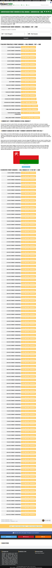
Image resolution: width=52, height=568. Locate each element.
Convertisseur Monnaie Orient (19, 526)
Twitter (9, 536)
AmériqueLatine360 (28, 0)
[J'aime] (44, 11)
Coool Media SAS (19, 566)
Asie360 (11, 0)
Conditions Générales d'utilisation (21, 567)
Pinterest (26, 536)
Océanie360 (43, 0)
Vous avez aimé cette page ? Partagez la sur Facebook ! (26, 532)
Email (43, 536)
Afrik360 (7, 0)
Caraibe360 (16, 0)
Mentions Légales (12, 567)
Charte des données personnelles (32, 567)
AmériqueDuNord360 (36, 0)
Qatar (14, 2)
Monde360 (3, 0)
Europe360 (21, 0)
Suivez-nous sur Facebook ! (39, 553)
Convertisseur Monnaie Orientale (34, 526)
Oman (11, 526)
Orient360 (48, 0)
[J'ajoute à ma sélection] (46, 11)
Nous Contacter (39, 567)
